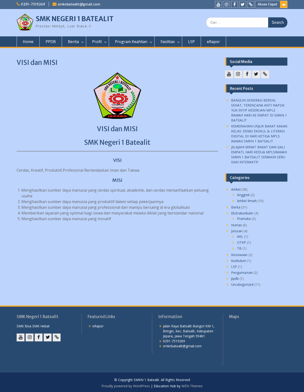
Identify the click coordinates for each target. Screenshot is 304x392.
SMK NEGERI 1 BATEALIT (75, 19)
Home (28, 41)
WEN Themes (192, 386)
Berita (235, 207)
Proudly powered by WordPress (125, 386)
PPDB (51, 41)
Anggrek (243, 195)
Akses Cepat (267, 4)
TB (239, 248)
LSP (191, 41)
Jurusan (236, 231)
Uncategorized (242, 284)
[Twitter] (242, 4)
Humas (236, 225)
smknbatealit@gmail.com (79, 4)
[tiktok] (250, 4)
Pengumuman (242, 272)
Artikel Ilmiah (247, 200)
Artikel (236, 189)
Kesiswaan (239, 254)
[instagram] (226, 4)
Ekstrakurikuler (242, 213)
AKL (240, 236)
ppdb (235, 278)
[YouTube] (218, 4)
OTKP (241, 242)
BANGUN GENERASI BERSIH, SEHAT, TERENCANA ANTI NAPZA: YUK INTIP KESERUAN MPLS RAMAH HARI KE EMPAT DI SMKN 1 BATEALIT (259, 110)
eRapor (213, 41)
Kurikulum (238, 260)
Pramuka (244, 218)
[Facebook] (234, 4)
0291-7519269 (33, 4)
